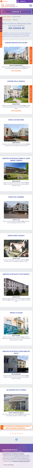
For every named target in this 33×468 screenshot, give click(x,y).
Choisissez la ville (16, 16)
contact (5, 1)
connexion (22, 1)
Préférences (15, 19)
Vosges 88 (3, 16)
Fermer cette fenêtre (9, 464)
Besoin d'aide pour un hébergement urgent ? (17, 427)
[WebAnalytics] (5, 446)
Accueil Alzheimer (6, 19)
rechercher (15, 12)
